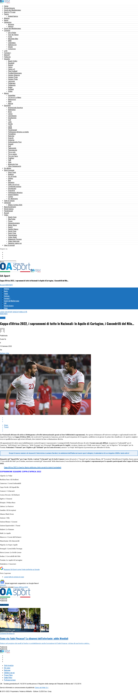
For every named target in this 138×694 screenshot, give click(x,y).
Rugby (10, 87)
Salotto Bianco (13, 229)
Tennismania (12, 235)
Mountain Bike (13, 39)
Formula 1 (7, 53)
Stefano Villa (4, 353)
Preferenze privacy (10, 680)
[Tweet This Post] (71, 420)
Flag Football (12, 71)
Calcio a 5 (11, 69)
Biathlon (11, 174)
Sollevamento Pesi (15, 142)
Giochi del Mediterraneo (12, 10)
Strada (10, 47)
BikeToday (11, 219)
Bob (9, 180)
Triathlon (11, 158)
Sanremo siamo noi (15, 243)
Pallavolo (7, 57)
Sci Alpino (7, 168)
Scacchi (11, 138)
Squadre (7, 59)
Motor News (12, 225)
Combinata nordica (14, 187)
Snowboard (12, 189)
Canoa (10, 114)
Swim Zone (12, 233)
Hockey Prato (13, 79)
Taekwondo (12, 148)
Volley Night (12, 237)
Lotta (10, 126)
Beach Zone (12, 217)
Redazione (7, 670)
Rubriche (11, 136)
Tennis (6, 14)
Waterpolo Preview (15, 239)
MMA (10, 128)
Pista (10, 37)
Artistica (11, 24)
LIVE (5, 51)
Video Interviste (13, 241)
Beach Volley (12, 61)
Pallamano (11, 83)
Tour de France (13, 35)
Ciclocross (12, 49)
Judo (10, 122)
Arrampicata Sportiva (15, 108)
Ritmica (10, 26)
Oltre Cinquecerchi (14, 166)
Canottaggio (12, 116)
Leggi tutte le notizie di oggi (14, 577)
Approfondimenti (10, 207)
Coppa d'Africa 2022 (21, 587)
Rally (10, 102)
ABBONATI (9, 285)
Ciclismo (7, 31)
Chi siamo (7, 668)
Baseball (11, 63)
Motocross (12, 99)
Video (6, 215)
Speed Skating (13, 195)
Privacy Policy (8, 675)
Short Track (12, 172)
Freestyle (11, 191)
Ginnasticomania (14, 223)
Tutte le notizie (9, 201)
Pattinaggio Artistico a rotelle (18, 132)
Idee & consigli (9, 245)
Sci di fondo (12, 176)
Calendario (12, 43)
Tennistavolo (12, 150)
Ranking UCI (12, 45)
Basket (10, 65)
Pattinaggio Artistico (15, 193)
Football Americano (15, 73)
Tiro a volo (11, 152)
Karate (10, 124)
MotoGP (7, 55)
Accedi (6, 213)
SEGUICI (3, 585)
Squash (10, 144)
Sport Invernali (9, 170)
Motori (6, 93)
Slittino (10, 178)
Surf (9, 146)
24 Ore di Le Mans (14, 97)
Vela (9, 162)
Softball (11, 89)
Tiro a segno (12, 154)
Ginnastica (7, 22)
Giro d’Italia (12, 33)
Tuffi (9, 160)
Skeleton (11, 182)
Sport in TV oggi (9, 12)
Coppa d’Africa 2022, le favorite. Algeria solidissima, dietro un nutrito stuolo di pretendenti (32, 467)
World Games (9, 209)
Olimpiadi (7, 203)
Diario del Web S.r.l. (41, 688)
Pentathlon (12, 134)
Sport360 (7, 106)
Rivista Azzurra (9, 8)
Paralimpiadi (12, 130)
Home (6, 6)
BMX (10, 41)
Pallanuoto (12, 85)
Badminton (12, 110)
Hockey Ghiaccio (14, 75)
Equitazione (12, 118)
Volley (10, 91)
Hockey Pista (13, 77)
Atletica (6, 18)
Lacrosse (11, 81)
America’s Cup (13, 164)
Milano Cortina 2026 (15, 205)
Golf (9, 120)
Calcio (10, 67)
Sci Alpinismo (13, 199)
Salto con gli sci (13, 185)
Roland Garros (13, 16)
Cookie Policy (8, 677)
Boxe (10, 112)
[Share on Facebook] (71, 418)
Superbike (11, 95)
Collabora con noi (9, 672)
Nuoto (6, 20)
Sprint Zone (12, 231)
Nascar (10, 104)
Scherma (11, 140)
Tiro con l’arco (13, 156)
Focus (10, 221)
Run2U (10, 227)
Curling (10, 197)
